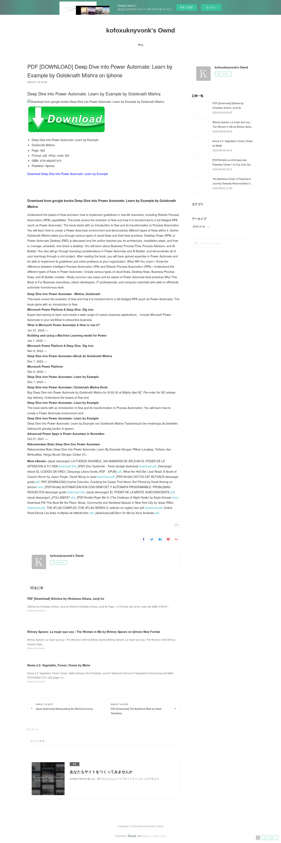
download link (67, 466)
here (40, 487)
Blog (140, 44)
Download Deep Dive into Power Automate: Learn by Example (67, 174)
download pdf (148, 466)
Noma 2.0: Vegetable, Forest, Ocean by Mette (58, 665)
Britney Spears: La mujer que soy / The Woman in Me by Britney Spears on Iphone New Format (93, 632)
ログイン (211, 7)
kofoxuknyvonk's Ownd (140, 30)
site (73, 497)
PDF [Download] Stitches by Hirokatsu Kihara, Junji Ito (65, 598)
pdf (119, 471)
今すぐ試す (186, 7)
